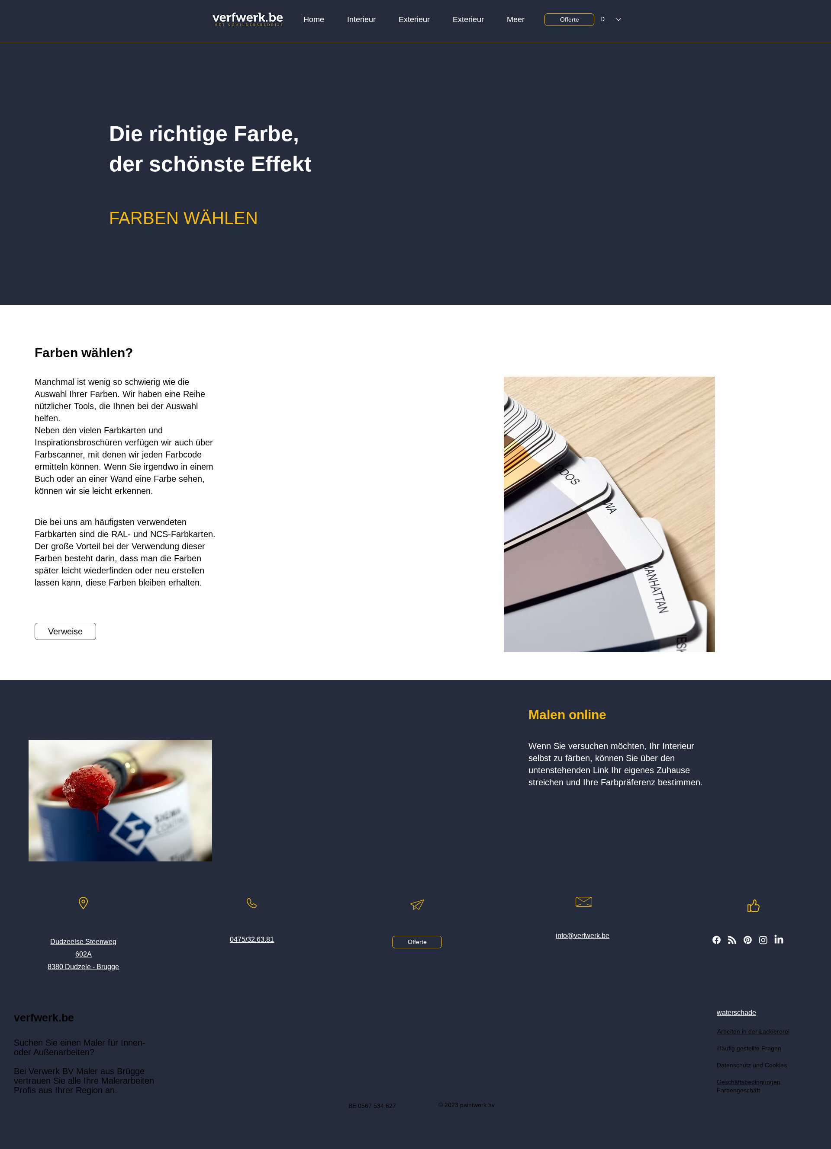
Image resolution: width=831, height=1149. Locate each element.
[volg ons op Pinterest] (747, 940)
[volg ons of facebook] (716, 940)
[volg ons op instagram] (763, 940)
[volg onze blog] (732, 940)
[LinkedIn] (778, 940)
